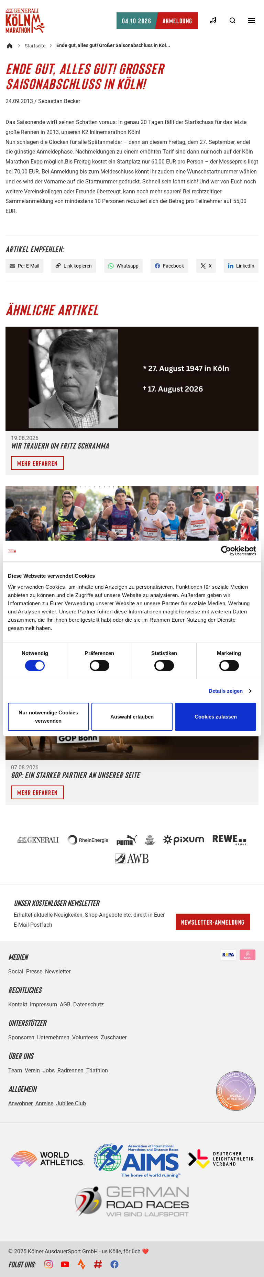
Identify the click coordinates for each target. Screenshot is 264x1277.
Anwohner (20, 1103)
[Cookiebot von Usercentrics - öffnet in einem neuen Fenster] (226, 551)
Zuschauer (113, 1037)
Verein (32, 1070)
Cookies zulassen (216, 717)
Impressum (43, 1004)
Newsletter (57, 971)
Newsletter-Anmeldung (213, 922)
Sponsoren (21, 1037)
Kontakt (17, 1004)
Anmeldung (157, 20)
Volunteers (85, 1037)
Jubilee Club (71, 1103)
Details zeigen (226, 691)
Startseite (35, 45)
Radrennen (70, 1070)
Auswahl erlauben (132, 717)
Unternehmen (53, 1037)
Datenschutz (88, 1004)
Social (15, 971)
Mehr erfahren (37, 463)
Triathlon (97, 1070)
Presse (34, 971)
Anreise (44, 1103)
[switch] (99, 665)
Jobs (49, 1070)
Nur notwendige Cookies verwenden (48, 717)
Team (15, 1070)
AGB (65, 1004)
